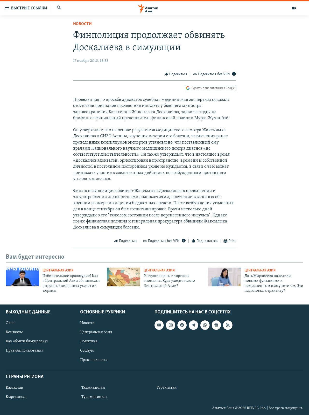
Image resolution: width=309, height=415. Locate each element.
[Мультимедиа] (294, 8)
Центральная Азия (58, 270)
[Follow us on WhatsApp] (205, 325)
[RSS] (227, 325)
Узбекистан (167, 387)
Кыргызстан (16, 397)
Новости (82, 24)
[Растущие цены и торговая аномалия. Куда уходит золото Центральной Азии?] (123, 277)
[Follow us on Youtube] (159, 325)
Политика (88, 341)
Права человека (93, 360)
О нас (10, 323)
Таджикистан (93, 387)
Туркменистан (94, 397)
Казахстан (14, 387)
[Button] (176, 74)
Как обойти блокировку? (27, 341)
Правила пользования (24, 351)
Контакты (14, 332)
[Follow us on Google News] (216, 325)
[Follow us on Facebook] (182, 325)
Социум (87, 351)
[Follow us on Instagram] (170, 325)
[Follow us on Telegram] (193, 325)
